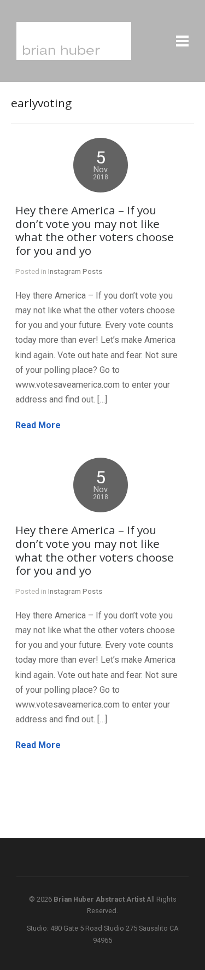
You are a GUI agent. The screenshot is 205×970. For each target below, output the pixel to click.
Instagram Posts (75, 271)
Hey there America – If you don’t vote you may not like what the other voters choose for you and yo (94, 230)
